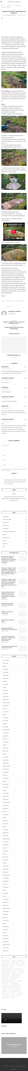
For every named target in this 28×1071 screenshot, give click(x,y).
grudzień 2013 (6, 938)
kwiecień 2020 (5, 717)
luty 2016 (5, 863)
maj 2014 (4, 923)
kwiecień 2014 (5, 926)
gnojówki (12, 964)
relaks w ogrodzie (17, 987)
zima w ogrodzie (5, 995)
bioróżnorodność (6, 960)
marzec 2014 (5, 929)
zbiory (13, 993)
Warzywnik (9, 5)
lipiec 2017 (5, 811)
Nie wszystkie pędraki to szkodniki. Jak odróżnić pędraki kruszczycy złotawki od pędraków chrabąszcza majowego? (8, 559)
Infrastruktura (15, 522)
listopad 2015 (5, 872)
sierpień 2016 (5, 844)
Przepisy (15, 534)
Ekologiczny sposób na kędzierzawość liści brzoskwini (9, 629)
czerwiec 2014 (6, 920)
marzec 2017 (5, 823)
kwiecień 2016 (5, 857)
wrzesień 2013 (6, 947)
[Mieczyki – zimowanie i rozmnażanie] (22, 613)
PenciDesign (24, 1066)
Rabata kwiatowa (15, 537)
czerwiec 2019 (6, 742)
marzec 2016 (5, 860)
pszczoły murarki (13, 983)
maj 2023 (4, 666)
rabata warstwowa (19, 301)
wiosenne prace (5, 991)
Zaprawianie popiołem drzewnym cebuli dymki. (7, 604)
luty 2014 (5, 932)
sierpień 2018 (5, 772)
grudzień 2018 (6, 760)
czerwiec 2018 (6, 778)
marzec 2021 (5, 693)
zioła (13, 995)
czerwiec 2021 (6, 684)
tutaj (2, 44)
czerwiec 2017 (6, 814)
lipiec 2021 (5, 681)
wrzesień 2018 (6, 769)
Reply (25, 378)
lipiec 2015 (5, 884)
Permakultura (15, 528)
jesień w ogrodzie (18, 968)
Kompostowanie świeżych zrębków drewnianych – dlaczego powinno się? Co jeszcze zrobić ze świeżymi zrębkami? (8, 595)
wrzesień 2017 (6, 805)
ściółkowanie (5, 997)
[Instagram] (14, 1061)
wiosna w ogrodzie (15, 991)
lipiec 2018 (5, 775)
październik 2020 (6, 702)
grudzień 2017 (6, 796)
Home (2, 5)
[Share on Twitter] (18, 306)
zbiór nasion (20, 993)
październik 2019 (6, 729)
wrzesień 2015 (6, 878)
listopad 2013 (5, 941)
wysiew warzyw (5, 993)
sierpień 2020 (5, 705)
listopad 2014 (5, 905)
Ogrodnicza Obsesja (11, 15)
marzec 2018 (5, 787)
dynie (3, 301)
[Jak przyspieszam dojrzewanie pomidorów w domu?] (22, 648)
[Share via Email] (21, 306)
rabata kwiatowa (6, 985)
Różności (15, 540)
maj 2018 (4, 781)
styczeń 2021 (5, 696)
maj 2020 (4, 714)
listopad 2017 (5, 799)
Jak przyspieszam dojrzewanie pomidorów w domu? (9, 647)
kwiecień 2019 (5, 748)
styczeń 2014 (5, 935)
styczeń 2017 (5, 829)
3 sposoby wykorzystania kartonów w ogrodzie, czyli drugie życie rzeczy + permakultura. (8, 638)
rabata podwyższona (16, 985)
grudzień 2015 (6, 869)
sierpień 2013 (5, 950)
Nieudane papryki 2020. (14, 355)
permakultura (10, 301)
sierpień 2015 (5, 881)
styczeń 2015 (5, 899)
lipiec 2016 (5, 847)
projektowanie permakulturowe (8, 981)
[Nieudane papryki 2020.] (14, 345)
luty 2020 (5, 723)
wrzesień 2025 (6, 660)
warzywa (10, 989)
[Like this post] (15, 306)
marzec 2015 (5, 893)
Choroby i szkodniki (15, 519)
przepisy (19, 981)
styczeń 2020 (5, 726)
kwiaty (14, 970)
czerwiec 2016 (6, 850)
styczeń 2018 (5, 793)
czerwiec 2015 (6, 887)
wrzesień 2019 (6, 732)
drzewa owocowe (15, 962)
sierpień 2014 (5, 914)
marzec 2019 (5, 751)
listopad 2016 (5, 835)
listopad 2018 (5, 763)
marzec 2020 (5, 720)
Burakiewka (5, 367)
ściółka (19, 995)
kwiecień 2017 (5, 820)
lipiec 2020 (5, 708)
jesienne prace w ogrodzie (7, 968)
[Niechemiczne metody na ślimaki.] (22, 622)
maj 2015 (4, 890)
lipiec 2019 (5, 738)
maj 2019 (4, 745)
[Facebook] (11, 1061)
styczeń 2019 (5, 757)
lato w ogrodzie (21, 970)
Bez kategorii (15, 516)
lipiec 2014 (5, 917)
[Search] (26, 1)
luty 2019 (5, 754)
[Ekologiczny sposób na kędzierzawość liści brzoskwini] (22, 630)
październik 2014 (6, 908)
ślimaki (12, 997)
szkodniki (4, 989)
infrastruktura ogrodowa (7, 966)
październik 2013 (6, 944)
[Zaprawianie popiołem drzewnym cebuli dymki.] (22, 605)
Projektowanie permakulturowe (15, 531)
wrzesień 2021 (6, 675)
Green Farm (4, 406)
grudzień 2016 (6, 832)
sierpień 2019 (5, 736)
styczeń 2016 (5, 866)
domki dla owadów (6, 962)
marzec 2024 (5, 663)
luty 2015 (5, 896)
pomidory (13, 979)
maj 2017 (4, 817)
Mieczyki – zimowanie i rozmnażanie (7, 612)
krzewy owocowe (6, 970)
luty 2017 (5, 826)
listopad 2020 (5, 699)
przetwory (4, 983)
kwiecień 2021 (5, 690)
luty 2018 (5, 790)
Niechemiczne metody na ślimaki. (7, 620)
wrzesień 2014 (6, 911)
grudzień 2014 (6, 902)
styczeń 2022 (5, 672)
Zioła (15, 546)
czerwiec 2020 (6, 711)
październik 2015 (6, 875)
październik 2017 (6, 802)
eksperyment (5, 964)
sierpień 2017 (5, 808)
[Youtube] (17, 1061)
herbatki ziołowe (20, 964)
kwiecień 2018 (5, 784)
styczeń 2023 (5, 669)
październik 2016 (6, 838)
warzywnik (18, 989)
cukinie (14, 960)
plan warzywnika (6, 979)
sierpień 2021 (5, 678)
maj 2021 (4, 687)
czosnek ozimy (21, 960)
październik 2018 (6, 766)
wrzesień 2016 (6, 841)
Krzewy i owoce (15, 525)
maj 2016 (4, 854)
